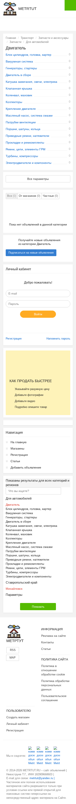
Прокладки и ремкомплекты (25, 142)
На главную (19, 442)
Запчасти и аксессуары (53, 37)
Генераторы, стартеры (21, 68)
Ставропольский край (21, 582)
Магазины (17, 448)
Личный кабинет (17, 723)
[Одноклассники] (40, 755)
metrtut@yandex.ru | (42, 778)
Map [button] (13, 657)
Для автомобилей (37, 41)
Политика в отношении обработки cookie (53, 670)
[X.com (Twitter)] (48, 755)
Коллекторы (14, 102)
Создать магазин (18, 717)
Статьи (15, 461)
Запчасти (15, 41)
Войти (38, 314)
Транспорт (27, 37)
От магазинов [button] (29, 195)
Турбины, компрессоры (22, 156)
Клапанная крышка (19, 88)
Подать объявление (70, 5)
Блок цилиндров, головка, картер (28, 54)
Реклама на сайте (53, 635)
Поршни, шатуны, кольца (23, 129)
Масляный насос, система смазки (29, 115)
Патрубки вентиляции (21, 122)
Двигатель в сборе (18, 75)
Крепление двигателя (21, 108)
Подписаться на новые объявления (31, 252)
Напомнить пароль (58, 338)
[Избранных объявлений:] (49, 24)
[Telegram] (57, 755)
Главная (11, 37)
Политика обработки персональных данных (55, 685)
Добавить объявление (26, 467)
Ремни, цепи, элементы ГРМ (25, 149)
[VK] (31, 755)
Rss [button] (13, 650)
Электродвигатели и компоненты (28, 162)
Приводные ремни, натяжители (27, 135)
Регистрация (14, 338)
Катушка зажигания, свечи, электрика (31, 81)
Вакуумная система (19, 61)
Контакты (47, 642)
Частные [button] (50, 195)
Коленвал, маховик (19, 95)
